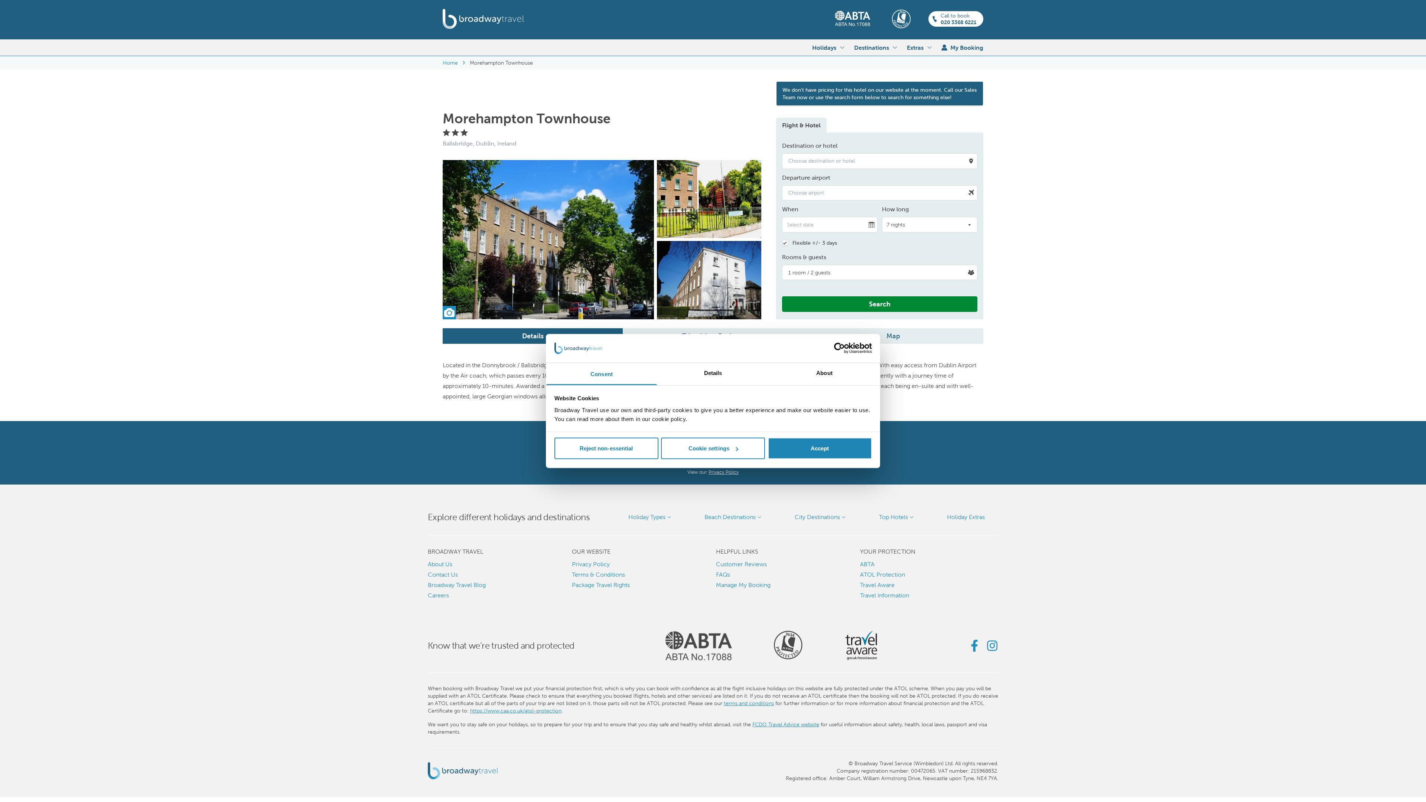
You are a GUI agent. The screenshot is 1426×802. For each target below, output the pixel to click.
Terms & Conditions (598, 574)
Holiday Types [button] (646, 517)
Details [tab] (713, 372)
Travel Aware (877, 585)
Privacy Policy (724, 472)
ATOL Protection (882, 574)
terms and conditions (749, 703)
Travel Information (884, 595)
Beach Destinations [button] (730, 517)
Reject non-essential (606, 448)
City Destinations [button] (817, 517)
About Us (440, 564)
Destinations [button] (871, 47)
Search (880, 304)
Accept (820, 448)
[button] (879, 161)
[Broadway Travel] (483, 19)
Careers (438, 595)
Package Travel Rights (601, 585)
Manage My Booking (743, 585)
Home (450, 63)
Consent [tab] (601, 374)
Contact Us (443, 574)
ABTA (867, 564)
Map (893, 336)
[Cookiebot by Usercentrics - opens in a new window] (839, 348)
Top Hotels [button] (893, 517)
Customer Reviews (741, 564)
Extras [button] (915, 47)
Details (533, 336)
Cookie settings (709, 448)
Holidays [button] (824, 47)
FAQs (723, 574)
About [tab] (824, 372)
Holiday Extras (966, 517)
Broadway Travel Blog (457, 585)
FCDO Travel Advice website (785, 724)
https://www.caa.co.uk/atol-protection (515, 711)
